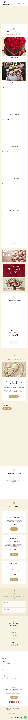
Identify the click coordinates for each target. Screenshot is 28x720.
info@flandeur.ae (6, 676)
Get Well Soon (14, 146)
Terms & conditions (6, 663)
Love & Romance (14, 178)
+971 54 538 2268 (14, 646)
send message (14, 613)
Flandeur (7, 708)
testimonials (14, 476)
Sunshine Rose (14, 330)
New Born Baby (14, 210)
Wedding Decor (17, 332)
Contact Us (4, 661)
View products (14, 39)
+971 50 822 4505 (6, 678)
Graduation (14, 242)
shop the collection (14, 303)
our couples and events (14, 360)
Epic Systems (16, 713)
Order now (14, 554)
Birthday (14, 83)
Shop (3, 660)
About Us (4, 658)
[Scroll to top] (21, 717)
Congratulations (14, 114)
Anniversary (14, 57)
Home (3, 656)
